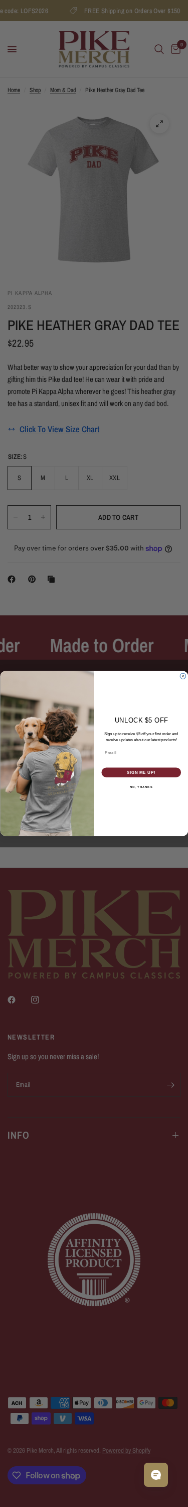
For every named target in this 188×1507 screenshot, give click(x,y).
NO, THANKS (140, 787)
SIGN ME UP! (140, 772)
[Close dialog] (183, 676)
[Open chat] (156, 1475)
